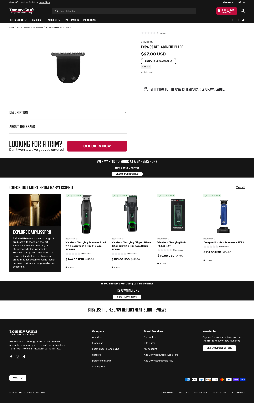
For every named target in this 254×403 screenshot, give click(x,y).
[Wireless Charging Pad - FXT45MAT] (178, 214)
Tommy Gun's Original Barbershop (30, 392)
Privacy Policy (167, 392)
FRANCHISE (75, 20)
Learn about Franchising (105, 349)
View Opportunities (127, 174)
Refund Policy (184, 392)
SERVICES (19, 20)
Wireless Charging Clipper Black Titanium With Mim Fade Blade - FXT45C (131, 246)
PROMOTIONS (89, 20)
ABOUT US (52, 20)
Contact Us (150, 337)
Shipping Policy (200, 392)
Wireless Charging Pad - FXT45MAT (172, 244)
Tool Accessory (23, 27)
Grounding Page (238, 392)
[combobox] (124, 11)
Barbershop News (101, 360)
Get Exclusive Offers (219, 348)
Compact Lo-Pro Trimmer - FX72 (223, 242)
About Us (97, 337)
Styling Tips (98, 366)
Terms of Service (219, 392)
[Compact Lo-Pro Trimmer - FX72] (224, 214)
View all (240, 187)
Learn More (43, 2)
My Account (150, 349)
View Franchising (127, 297)
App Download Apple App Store (161, 354)
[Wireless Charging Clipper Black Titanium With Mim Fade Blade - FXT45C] (132, 214)
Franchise (97, 343)
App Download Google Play (158, 360)
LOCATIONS (36, 20)
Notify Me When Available (158, 61)
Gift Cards (149, 343)
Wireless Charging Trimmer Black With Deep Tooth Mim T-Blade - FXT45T (86, 246)
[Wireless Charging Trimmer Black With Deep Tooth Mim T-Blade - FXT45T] (86, 214)
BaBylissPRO (38, 27)
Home (11, 27)
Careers (228, 2)
